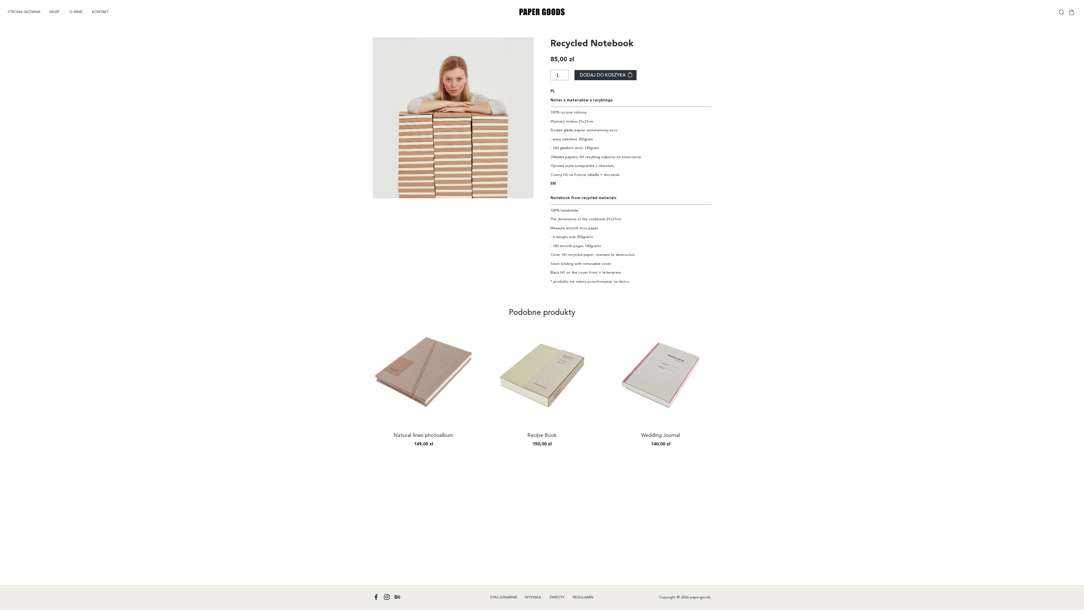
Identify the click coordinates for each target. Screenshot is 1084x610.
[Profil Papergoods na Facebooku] (376, 597)
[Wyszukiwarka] (1061, 12)
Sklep (54, 12)
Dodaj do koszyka (603, 75)
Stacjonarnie (503, 597)
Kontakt (100, 12)
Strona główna (24, 12)
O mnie (75, 12)
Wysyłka (533, 597)
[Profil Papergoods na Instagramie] (386, 597)
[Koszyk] (1071, 12)
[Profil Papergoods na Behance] (397, 597)
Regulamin (583, 597)
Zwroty (557, 597)
